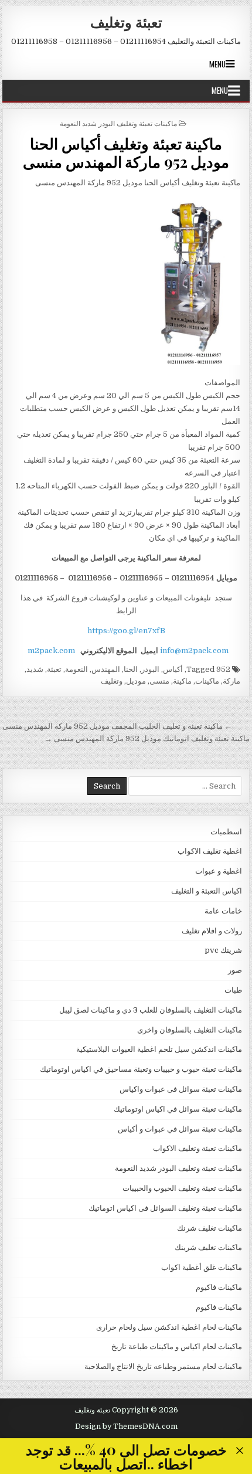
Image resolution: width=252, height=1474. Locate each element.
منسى (159, 681)
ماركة (231, 681)
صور (235, 970)
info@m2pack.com (194, 650)
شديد (34, 669)
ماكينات (207, 681)
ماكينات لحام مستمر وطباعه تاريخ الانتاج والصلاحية (163, 1366)
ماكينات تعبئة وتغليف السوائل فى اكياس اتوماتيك (165, 1208)
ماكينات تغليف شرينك (208, 1247)
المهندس (105, 669)
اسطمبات (226, 831)
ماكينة (182, 681)
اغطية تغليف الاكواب (210, 851)
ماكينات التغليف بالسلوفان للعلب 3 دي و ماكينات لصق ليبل (150, 1010)
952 (223, 669)
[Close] (239, 1450)
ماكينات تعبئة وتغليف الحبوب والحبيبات (182, 1188)
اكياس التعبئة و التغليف (206, 891)
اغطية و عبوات (218, 871)
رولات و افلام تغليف (212, 930)
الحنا (131, 669)
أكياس (173, 669)
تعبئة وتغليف (126, 21)
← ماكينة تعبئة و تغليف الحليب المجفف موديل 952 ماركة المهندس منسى (117, 726)
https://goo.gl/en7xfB (126, 630)
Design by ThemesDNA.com (126, 1426)
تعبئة (54, 669)
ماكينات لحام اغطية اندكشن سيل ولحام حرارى (169, 1327)
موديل (136, 681)
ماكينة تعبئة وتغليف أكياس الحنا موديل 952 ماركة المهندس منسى (126, 152)
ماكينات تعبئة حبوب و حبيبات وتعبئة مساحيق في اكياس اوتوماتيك (141, 1069)
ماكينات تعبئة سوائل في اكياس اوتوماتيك (178, 1109)
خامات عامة (223, 910)
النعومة (76, 669)
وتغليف (111, 681)
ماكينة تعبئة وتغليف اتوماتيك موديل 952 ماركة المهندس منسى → (147, 738)
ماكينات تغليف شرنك (209, 1228)
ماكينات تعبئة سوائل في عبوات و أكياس (180, 1129)
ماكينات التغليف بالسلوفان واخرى (189, 1029)
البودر (150, 669)
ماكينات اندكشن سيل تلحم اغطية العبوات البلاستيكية (159, 1049)
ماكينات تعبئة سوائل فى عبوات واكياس (181, 1089)
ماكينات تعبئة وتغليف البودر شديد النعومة (118, 123)
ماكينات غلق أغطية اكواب (201, 1267)
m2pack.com (50, 650)
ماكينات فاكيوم (219, 1287)
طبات (233, 990)
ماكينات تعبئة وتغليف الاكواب (197, 1148)
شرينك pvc (223, 950)
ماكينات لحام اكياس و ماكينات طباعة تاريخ (176, 1346)
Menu (217, 64)
